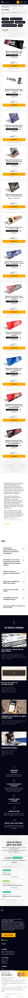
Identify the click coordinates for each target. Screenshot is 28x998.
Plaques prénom (20, 22)
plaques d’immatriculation (7, 921)
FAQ (2, 968)
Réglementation (4, 962)
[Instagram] (4, 944)
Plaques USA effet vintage (9, 25)
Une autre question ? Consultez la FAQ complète (14, 606)
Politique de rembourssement (7, 969)
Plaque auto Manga (8, 22)
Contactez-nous (8, 935)
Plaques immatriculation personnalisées (14, 5)
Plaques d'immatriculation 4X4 (7, 954)
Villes (20, 25)
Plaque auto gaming (16, 19)
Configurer (14, 65)
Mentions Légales (5, 959)
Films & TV (5, 19)
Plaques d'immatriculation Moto (8, 952)
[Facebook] (2, 944)
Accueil (3, 5)
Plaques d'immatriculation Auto (7, 951)
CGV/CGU (3, 961)
